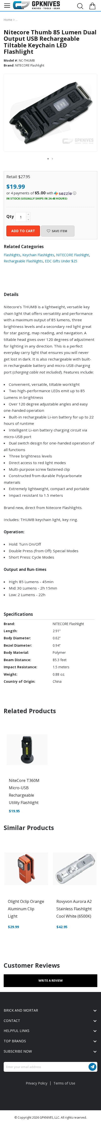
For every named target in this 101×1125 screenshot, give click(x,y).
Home (8, 20)
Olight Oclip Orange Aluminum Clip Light (26, 909)
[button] (48, 159)
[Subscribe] (92, 1067)
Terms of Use (64, 1083)
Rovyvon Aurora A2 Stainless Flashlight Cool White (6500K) (74, 909)
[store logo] (36, 5)
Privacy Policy (36, 1083)
